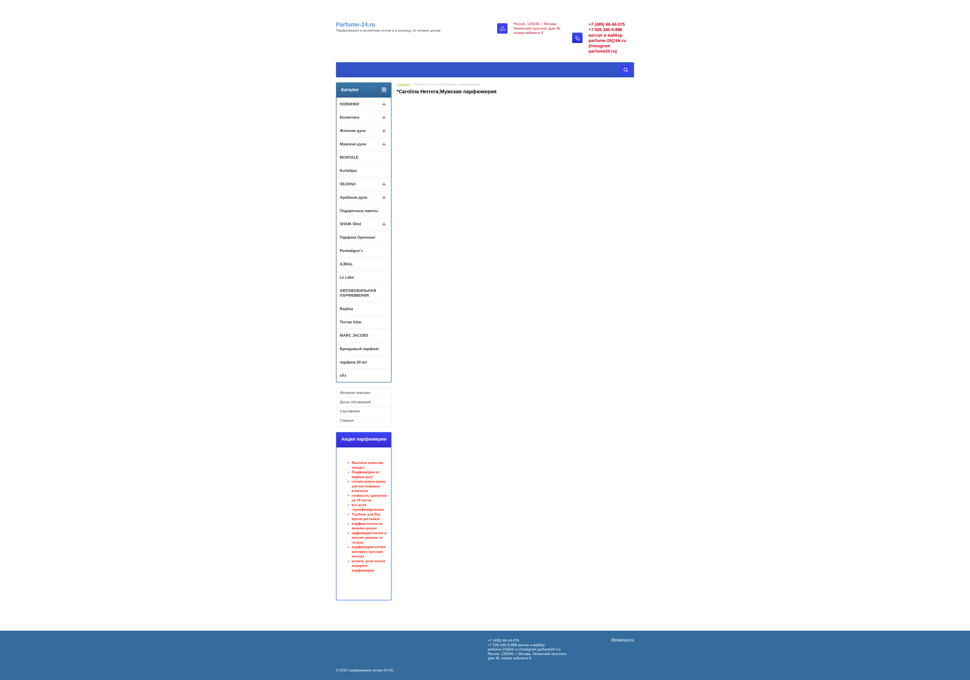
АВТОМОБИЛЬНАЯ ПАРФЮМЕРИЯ (358, 293)
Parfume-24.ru (355, 24)
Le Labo (347, 277)
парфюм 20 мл (353, 362)
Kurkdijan (348, 170)
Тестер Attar (351, 322)
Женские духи (353, 130)
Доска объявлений (355, 402)
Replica (346, 309)
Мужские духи (353, 144)
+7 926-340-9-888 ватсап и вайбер (516, 645)
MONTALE (349, 157)
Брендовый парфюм (359, 349)
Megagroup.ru (622, 640)
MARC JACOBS (354, 335)
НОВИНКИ (349, 104)
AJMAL (346, 264)
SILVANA (348, 184)
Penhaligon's (351, 250)
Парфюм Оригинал (357, 237)
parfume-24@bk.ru (607, 40)
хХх (343, 375)
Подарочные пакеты (359, 211)
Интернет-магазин (355, 393)
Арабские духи (353, 197)
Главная (403, 84)
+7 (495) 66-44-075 (607, 24)
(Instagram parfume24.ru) (540, 649)
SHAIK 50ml (350, 224)
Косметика (349, 117)
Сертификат (350, 411)
